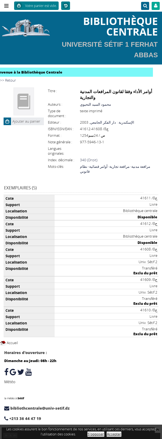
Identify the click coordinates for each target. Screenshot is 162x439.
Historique (65, 6)
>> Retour (8, 80)
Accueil (12, 342)
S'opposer (96, 434)
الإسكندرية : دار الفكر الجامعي (112, 122)
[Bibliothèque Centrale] (27, 26)
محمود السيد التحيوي (95, 104)
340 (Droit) (88, 159)
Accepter (114, 434)
